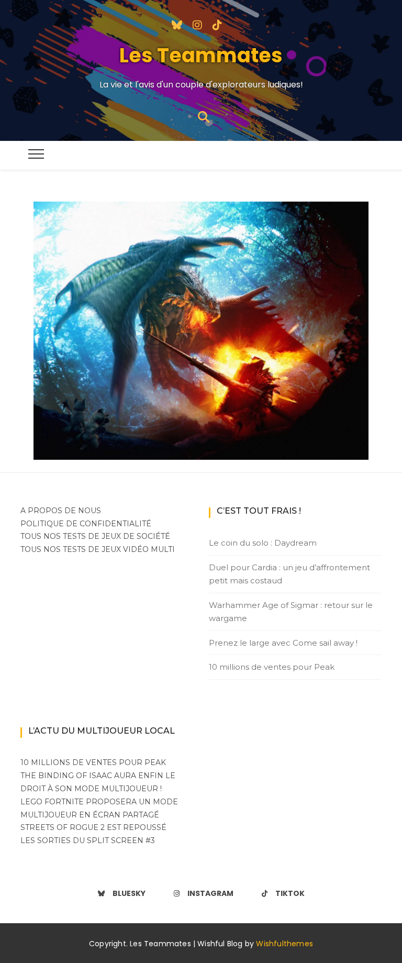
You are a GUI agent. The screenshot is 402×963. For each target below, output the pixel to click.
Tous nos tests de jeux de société (95, 536)
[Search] (203, 116)
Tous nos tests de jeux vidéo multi (97, 549)
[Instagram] (197, 24)
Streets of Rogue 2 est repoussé (93, 827)
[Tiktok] (217, 24)
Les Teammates (201, 55)
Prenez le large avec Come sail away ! (283, 643)
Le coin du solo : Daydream (263, 543)
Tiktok (290, 893)
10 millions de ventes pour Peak (271, 667)
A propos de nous (60, 510)
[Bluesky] (177, 24)
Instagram (210, 893)
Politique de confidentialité (85, 523)
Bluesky (129, 893)
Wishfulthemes (284, 943)
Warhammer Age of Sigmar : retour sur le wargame (291, 612)
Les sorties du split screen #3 (87, 840)
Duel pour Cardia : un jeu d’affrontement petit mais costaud (289, 574)
